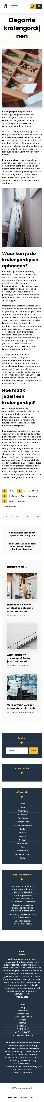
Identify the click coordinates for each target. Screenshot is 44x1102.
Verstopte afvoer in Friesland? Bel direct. (23, 1071)
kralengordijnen (14, 366)
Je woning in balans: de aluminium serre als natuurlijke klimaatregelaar (23, 898)
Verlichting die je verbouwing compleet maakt (22, 916)
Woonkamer (32, 496)
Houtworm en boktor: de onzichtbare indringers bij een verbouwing (22, 889)
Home (23, 803)
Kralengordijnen (10, 160)
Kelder (23, 829)
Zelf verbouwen (23, 665)
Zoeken (33, 750)
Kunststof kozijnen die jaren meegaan (23, 922)
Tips (22, 496)
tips (20, 506)
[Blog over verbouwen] (10, 5)
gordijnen (21, 501)
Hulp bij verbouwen (24, 712)
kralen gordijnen (10, 506)
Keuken (22, 832)
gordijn (11, 501)
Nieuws (22, 836)
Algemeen (13, 615)
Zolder (23, 858)
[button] (6, 516)
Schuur (22, 840)
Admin (11, 491)
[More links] (32, 1098)
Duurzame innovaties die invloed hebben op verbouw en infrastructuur (22, 908)
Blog (23, 807)
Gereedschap (22, 821)
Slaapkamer (22, 843)
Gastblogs (13, 496)
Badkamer (23, 814)
